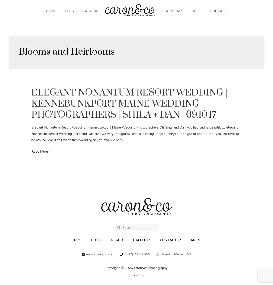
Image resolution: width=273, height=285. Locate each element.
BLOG (69, 11)
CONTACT (218, 11)
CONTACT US (171, 240)
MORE (197, 11)
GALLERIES (142, 240)
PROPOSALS (172, 11)
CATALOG (90, 11)
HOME (51, 11)
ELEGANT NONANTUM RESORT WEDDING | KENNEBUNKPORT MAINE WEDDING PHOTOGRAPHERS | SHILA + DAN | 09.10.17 (129, 104)
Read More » (40, 152)
